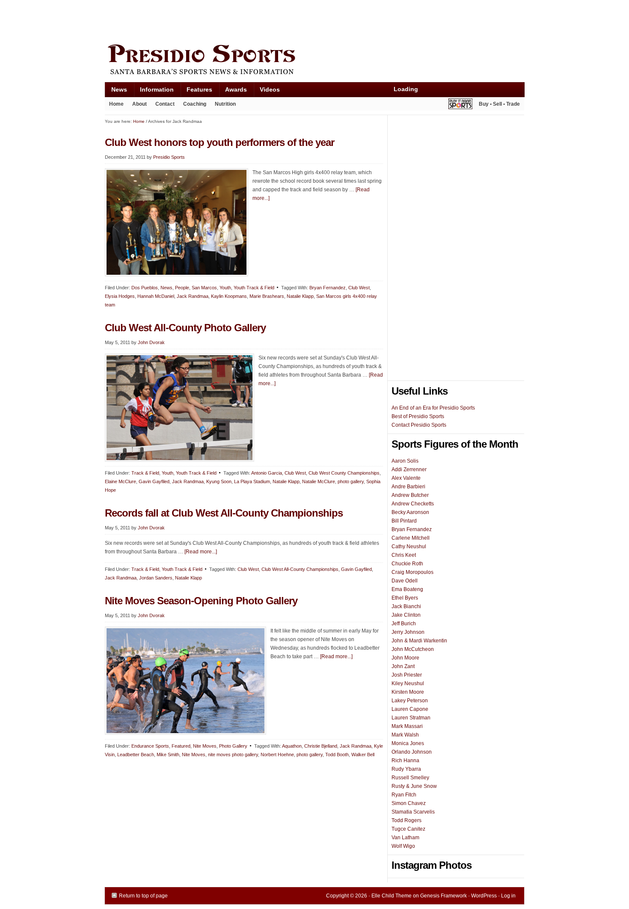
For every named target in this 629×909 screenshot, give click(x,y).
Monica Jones (408, 743)
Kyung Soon (218, 481)
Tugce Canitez (408, 829)
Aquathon (292, 746)
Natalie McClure (318, 481)
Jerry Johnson (408, 632)
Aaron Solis (405, 461)
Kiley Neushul (408, 683)
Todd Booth (337, 754)
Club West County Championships (344, 472)
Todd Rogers (406, 820)
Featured (181, 746)
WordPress (484, 896)
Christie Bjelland (320, 746)
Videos (270, 89)
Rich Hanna (405, 760)
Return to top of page (143, 896)
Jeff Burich (404, 624)
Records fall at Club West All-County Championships (224, 513)
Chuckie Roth (407, 564)
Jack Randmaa (192, 296)
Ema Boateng (407, 589)
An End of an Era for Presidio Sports (433, 408)
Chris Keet (404, 555)
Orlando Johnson (412, 752)
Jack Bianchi (406, 606)
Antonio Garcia (266, 472)
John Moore (405, 658)
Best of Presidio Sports (418, 416)
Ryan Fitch (404, 795)
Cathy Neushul (409, 547)
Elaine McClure (120, 481)
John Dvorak (151, 342)
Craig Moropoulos (412, 572)
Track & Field (145, 472)
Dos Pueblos (144, 287)
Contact (165, 104)
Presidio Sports (314, 60)
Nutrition (225, 104)
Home (116, 104)
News (116, 91)
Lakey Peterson (410, 701)
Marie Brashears (266, 296)
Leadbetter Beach (135, 754)
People (182, 287)
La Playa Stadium (252, 481)
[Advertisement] (260, 20)
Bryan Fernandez (327, 287)
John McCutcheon (413, 649)
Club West (359, 287)
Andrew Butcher (410, 495)
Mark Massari (407, 726)
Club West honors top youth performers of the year (219, 142)
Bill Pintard (404, 521)
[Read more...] (200, 552)
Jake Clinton (406, 615)
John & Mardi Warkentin (419, 641)
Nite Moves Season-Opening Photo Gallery (201, 600)
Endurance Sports (150, 746)
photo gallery (351, 481)
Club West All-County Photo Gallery (185, 327)
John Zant (403, 666)
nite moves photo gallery (233, 754)
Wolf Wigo (403, 846)
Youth (225, 287)
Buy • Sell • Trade (499, 104)
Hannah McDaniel (155, 296)
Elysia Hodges (120, 296)
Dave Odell (405, 581)
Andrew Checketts (413, 504)
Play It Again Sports (460, 105)
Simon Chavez (409, 803)
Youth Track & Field (254, 287)
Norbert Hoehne (277, 754)
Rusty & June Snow (414, 786)
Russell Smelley (410, 778)
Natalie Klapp (300, 296)
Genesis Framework (443, 896)
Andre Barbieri (408, 487)
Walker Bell (362, 754)
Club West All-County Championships (299, 569)
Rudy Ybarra (406, 769)
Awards (233, 91)
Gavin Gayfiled (154, 481)
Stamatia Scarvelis (413, 812)
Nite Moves (205, 746)
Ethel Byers (405, 598)
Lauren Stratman (411, 718)
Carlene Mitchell (411, 538)
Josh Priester (407, 675)
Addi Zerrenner (409, 469)
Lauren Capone (410, 709)
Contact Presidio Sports (419, 425)
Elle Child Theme (391, 896)
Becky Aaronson (410, 512)
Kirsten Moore (408, 692)
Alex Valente (406, 478)
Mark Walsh (405, 735)
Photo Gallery (233, 746)
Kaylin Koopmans (229, 296)
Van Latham (405, 838)
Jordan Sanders (155, 577)
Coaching (194, 104)
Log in (508, 896)
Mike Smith (168, 754)
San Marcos (204, 287)
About (137, 105)
